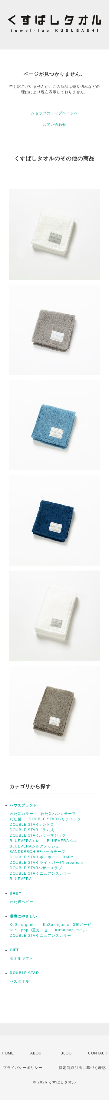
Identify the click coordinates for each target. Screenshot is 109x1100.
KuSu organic (23, 925)
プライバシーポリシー (22, 1068)
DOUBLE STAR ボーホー (32, 857)
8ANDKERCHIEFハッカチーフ (37, 852)
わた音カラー (21, 814)
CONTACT (97, 1053)
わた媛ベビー (21, 902)
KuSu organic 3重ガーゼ (67, 925)
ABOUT (37, 1053)
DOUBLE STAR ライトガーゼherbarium (46, 862)
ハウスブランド (23, 805)
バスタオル (19, 981)
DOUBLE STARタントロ (32, 824)
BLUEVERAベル (62, 841)
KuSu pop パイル (71, 930)
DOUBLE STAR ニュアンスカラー (40, 873)
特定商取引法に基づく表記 (82, 1068)
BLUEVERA (21, 879)
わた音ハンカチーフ (58, 814)
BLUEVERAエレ (25, 841)
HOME (8, 1053)
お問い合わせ (54, 124)
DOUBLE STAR (24, 973)
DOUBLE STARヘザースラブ (36, 868)
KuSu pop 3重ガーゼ (29, 930)
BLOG (66, 1053)
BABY (68, 857)
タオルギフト (21, 958)
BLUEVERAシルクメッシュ (34, 846)
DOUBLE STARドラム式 (32, 830)
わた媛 (15, 819)
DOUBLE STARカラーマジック (38, 835)
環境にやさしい (23, 916)
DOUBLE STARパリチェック (55, 819)
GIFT (14, 950)
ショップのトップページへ (54, 113)
